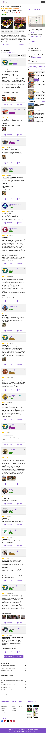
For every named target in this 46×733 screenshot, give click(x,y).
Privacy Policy (11, 729)
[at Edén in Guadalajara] (4, 99)
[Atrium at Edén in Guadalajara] (18, 617)
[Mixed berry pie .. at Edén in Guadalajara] (9, 478)
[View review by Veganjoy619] (5, 230)
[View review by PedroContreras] (5, 62)
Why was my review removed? (8, 665)
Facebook (33, 41)
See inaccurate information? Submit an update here (12, 681)
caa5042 (11, 450)
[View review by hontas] (5, 170)
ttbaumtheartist (13, 269)
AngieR (10, 425)
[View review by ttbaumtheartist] (5, 270)
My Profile (3, 704)
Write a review (36, 79)
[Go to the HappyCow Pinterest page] (11, 721)
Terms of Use (17, 729)
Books (20, 706)
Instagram (33, 44)
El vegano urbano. (40, 95)
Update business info (36, 57)
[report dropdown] (24, 60)
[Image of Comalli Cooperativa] (31, 85)
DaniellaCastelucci (11, 52)
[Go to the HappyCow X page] (8, 721)
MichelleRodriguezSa (14, 204)
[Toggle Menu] (1, 2)
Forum (2, 710)
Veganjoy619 (12, 228)
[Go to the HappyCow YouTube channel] (5, 721)
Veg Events (3, 708)
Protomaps (35, 25)
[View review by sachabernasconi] (5, 397)
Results (20, 55)
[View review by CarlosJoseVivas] (5, 142)
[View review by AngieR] (5, 426)
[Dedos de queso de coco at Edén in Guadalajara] (4, 157)
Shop (20, 701)
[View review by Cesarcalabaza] (5, 553)
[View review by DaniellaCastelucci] (5, 630)
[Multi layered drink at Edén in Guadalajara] (4, 617)
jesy (10, 336)
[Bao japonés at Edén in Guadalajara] (4, 129)
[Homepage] (6, 2)
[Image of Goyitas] (31, 80)
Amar (37, 90)
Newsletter (3, 712)
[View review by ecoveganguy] (5, 587)
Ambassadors (4, 706)
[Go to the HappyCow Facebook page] (2, 721)
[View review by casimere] (5, 371)
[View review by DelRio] (5, 491)
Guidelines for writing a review (8, 668)
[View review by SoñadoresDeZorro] (5, 111)
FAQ (13, 704)
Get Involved (4, 715)
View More (43, 69)
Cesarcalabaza (12, 551)
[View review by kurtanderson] (5, 308)
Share (31, 9)
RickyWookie (12, 509)
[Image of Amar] (31, 91)
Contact (14, 706)
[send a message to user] (18, 60)
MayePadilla (12, 530)
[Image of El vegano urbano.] (31, 97)
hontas (10, 168)
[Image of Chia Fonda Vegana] (31, 74)
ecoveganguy (12, 586)
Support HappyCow (34, 729)
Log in (42, 2)
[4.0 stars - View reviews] (3, 12)
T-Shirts (21, 704)
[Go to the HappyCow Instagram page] (14, 721)
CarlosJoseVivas (13, 140)
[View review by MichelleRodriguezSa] (5, 206)
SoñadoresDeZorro (13, 110)
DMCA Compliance (25, 729)
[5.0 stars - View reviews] (37, 91)
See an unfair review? (6, 687)
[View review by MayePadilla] (5, 531)
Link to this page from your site (8, 684)
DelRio (10, 489)
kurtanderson (12, 306)
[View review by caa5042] (5, 451)
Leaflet (31, 25)
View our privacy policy (6, 670)
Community (5, 701)
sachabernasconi (13, 395)
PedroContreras (13, 60)
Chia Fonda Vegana (41, 72)
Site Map (14, 710)
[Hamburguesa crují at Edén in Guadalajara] (4, 478)
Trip (37, 9)
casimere (11, 370)
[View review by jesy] (5, 338)
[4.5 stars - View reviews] (37, 74)
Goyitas (38, 78)
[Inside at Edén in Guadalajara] (9, 617)
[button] (37, 19)
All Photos (21, 27)
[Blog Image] (31, 106)
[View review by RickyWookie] (5, 511)
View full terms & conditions (7, 689)
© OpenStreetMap (40, 25)
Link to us (14, 708)
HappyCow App (31, 701)
